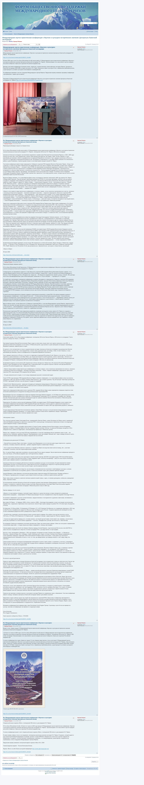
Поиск (94, 23)
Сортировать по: (48, 755)
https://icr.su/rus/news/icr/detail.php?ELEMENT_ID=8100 (17, 713)
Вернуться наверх (97, 137)
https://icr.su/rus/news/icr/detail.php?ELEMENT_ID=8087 (17, 57)
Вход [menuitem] (96, 31)
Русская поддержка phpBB (50, 771)
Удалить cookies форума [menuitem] (80, 768)
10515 (84, 48)
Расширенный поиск (96, 23)
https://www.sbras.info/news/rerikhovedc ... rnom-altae (16, 255)
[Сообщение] (3, 50)
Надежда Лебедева (17, 41)
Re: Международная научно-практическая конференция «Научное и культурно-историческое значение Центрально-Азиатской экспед (27, 141)
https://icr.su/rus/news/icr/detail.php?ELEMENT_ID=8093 (17, 619)
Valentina (11, 41)
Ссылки (6, 31)
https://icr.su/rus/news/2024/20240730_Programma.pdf (29, 80)
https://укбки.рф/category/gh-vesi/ (40, 748)
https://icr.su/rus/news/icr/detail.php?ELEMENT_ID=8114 (17, 751)
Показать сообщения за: (30, 755)
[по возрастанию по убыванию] (66, 755)
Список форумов (9, 768)
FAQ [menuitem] (11, 31)
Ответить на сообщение (9, 44)
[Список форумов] (50, 24)
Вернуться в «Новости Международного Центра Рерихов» (15, 760)
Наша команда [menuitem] (70, 768)
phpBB (47, 770)
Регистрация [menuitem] (90, 31)
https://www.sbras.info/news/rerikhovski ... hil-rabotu (15, 328)
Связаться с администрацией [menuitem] (58, 768)
